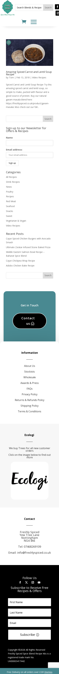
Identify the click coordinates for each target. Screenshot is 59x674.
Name (9, 137)
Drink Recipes (13, 181)
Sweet (9, 215)
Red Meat (11, 201)
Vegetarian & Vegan (16, 220)
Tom (11, 77)
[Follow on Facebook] (20, 582)
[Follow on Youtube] (39, 582)
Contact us (28, 321)
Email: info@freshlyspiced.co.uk (29, 552)
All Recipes (11, 176)
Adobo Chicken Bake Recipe (20, 265)
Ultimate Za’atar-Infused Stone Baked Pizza (28, 247)
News (9, 186)
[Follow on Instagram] (32, 582)
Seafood (10, 206)
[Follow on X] (26, 582)
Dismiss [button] (48, 672)
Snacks (9, 211)
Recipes (10, 196)
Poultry (9, 191)
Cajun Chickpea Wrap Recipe (20, 260)
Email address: (14, 149)
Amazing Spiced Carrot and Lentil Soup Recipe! (29, 73)
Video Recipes (39, 77)
